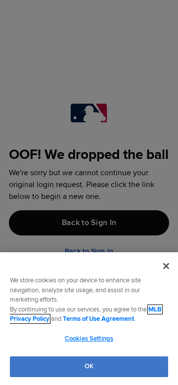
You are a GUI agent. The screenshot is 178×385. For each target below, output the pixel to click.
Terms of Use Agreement (98, 319)
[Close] (166, 266)
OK (89, 366)
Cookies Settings (89, 339)
